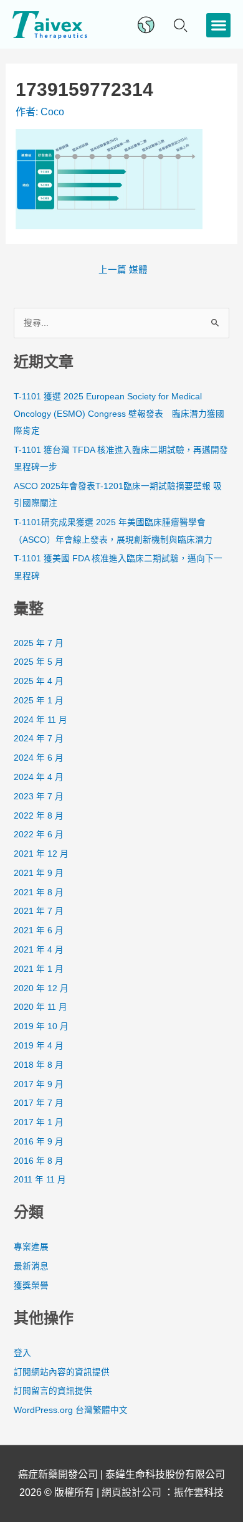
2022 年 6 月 (39, 834)
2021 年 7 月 (39, 911)
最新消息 (31, 1266)
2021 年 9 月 (39, 873)
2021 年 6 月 (39, 930)
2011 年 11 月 (40, 1179)
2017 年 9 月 (39, 1084)
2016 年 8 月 (39, 1161)
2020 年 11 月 (40, 1007)
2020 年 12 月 (41, 988)
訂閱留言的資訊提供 (53, 1391)
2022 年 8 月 (39, 815)
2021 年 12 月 (41, 854)
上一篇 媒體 (123, 270)
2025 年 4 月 (39, 681)
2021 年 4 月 (39, 949)
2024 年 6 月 (39, 758)
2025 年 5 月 (39, 662)
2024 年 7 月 (39, 738)
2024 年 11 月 (40, 720)
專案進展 (31, 1247)
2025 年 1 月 (39, 700)
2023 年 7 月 (39, 796)
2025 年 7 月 (39, 643)
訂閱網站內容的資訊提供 (62, 1372)
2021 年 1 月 (39, 969)
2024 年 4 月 (39, 777)
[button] (218, 25)
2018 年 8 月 (39, 1065)
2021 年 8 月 (39, 892)
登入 (22, 1353)
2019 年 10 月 (41, 1026)
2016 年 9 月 (39, 1141)
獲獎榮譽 (31, 1285)
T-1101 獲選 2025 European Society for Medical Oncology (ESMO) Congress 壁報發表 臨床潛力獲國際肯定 (119, 413)
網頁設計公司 (133, 1492)
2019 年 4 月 (39, 1045)
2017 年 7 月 (39, 1103)
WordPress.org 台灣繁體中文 (71, 1410)
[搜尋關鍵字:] (121, 323)
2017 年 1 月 (39, 1122)
